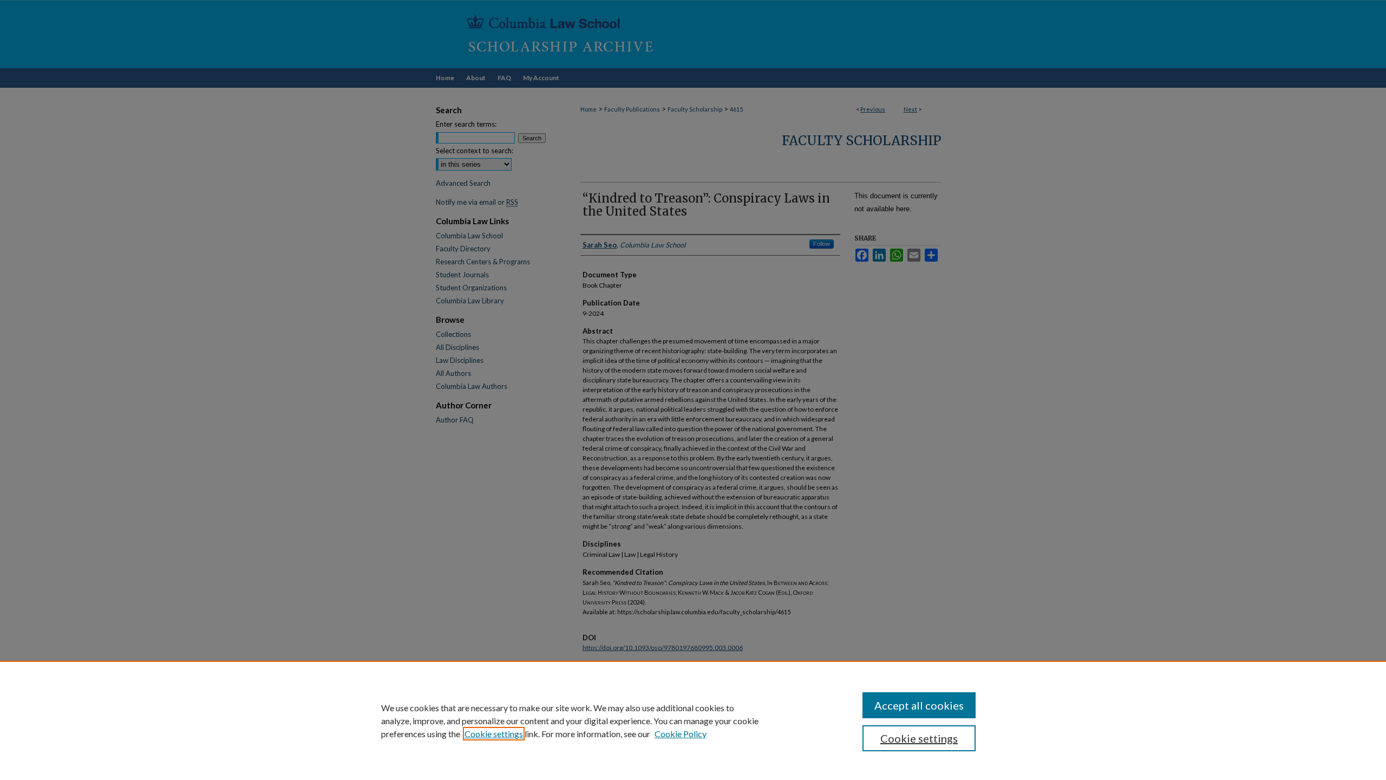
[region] (693, 720)
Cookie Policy (681, 734)
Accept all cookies (919, 705)
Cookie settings (494, 734)
